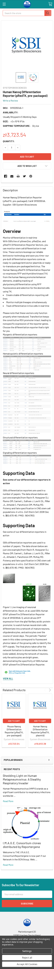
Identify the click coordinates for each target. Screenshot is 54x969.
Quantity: (9, 141)
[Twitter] (24, 176)
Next (49, 690)
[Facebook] (5, 176)
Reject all (27, 957)
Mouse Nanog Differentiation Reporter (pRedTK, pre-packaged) (14, 731)
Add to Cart (14, 721)
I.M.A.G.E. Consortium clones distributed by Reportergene (22, 845)
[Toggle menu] (4, 4)
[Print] (18, 176)
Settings (27, 951)
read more (8, 801)
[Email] (12, 176)
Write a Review (10, 100)
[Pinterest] (30, 176)
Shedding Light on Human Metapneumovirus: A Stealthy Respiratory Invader (22, 779)
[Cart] (50, 4)
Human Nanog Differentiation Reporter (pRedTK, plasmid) (40, 731)
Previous (46, 690)
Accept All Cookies (27, 964)
